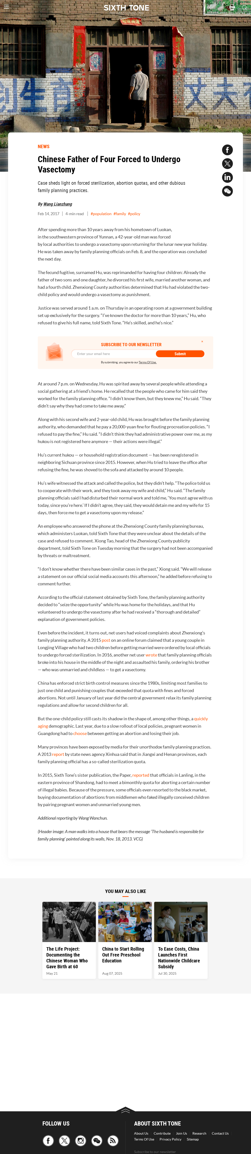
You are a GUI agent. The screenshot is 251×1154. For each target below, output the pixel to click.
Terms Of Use (144, 1139)
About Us (141, 1133)
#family (119, 213)
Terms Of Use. (148, 362)
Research (199, 1133)
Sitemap (193, 1139)
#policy (134, 213)
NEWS (44, 146)
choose (80, 733)
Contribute (162, 1133)
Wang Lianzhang (57, 204)
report (58, 754)
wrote (151, 654)
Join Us (181, 1133)
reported (140, 775)
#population (101, 213)
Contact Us (220, 1133)
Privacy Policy (170, 1139)
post (106, 640)
